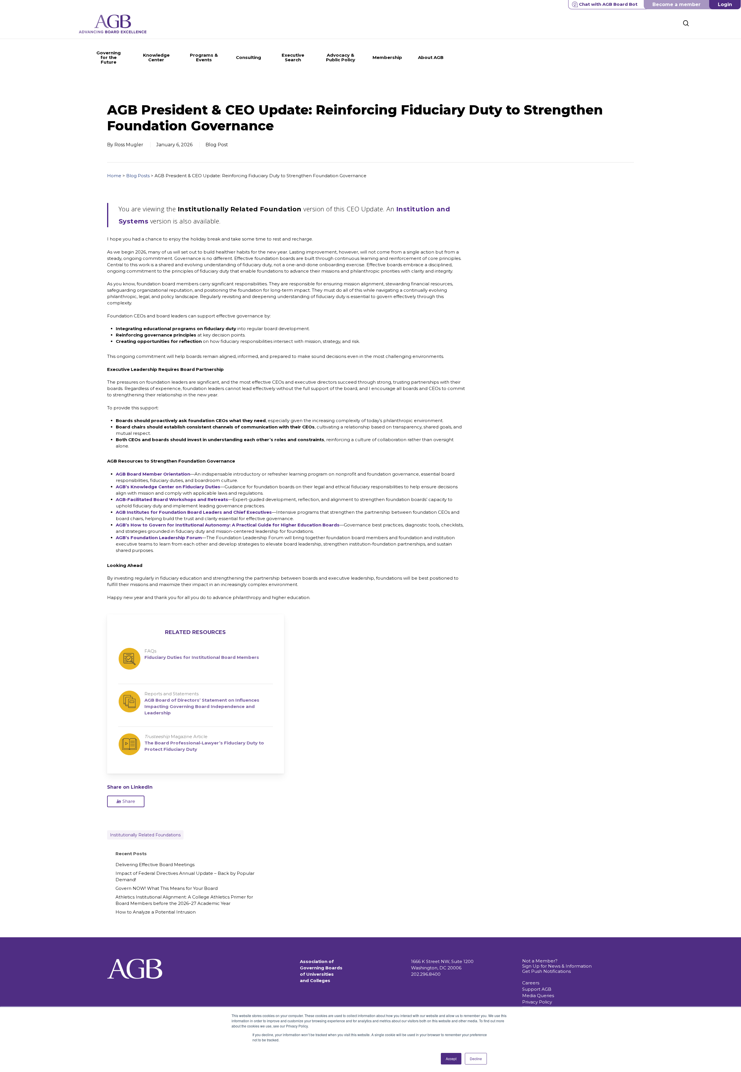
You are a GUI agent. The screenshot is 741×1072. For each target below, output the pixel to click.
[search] (686, 23)
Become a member (676, 4)
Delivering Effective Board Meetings (155, 864)
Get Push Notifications (546, 971)
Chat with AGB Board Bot (608, 4)
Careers (530, 983)
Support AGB (536, 989)
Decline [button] (476, 1058)
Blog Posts (138, 175)
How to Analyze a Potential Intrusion (155, 912)
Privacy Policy (537, 1002)
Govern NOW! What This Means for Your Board (166, 888)
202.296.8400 (426, 974)
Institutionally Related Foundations (145, 835)
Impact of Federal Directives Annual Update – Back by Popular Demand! (184, 876)
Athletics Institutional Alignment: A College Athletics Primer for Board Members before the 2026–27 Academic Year (184, 900)
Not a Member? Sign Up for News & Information (557, 963)
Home (114, 175)
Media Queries (538, 995)
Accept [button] (451, 1058)
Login (725, 4)
